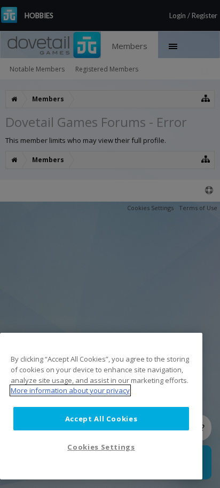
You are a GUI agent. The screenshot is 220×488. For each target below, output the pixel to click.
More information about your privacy (70, 390)
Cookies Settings (101, 447)
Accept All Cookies (101, 418)
